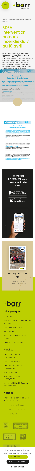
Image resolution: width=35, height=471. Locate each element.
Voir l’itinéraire (16, 405)
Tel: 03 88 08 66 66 (17, 410)
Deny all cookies (18, 462)
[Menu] (5, 5)
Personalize (17, 467)
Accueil (4, 19)
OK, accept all (18, 457)
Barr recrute (10, 332)
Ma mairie (8, 317)
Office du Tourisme (13, 342)
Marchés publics (12, 327)
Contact (12, 414)
